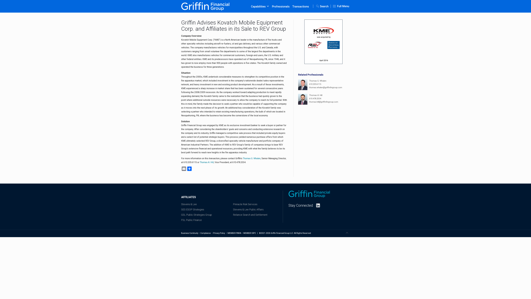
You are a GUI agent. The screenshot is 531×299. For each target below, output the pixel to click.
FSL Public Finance (191, 220)
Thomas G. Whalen (252, 158)
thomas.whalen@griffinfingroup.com (325, 87)
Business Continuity (189, 233)
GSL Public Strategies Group (196, 214)
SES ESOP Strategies (192, 209)
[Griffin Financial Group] (205, 6)
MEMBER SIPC (249, 233)
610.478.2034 (315, 98)
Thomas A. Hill (207, 162)
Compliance (205, 233)
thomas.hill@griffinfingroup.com (323, 102)
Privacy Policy (219, 233)
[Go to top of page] (347, 233)
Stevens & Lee (189, 204)
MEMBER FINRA (234, 233)
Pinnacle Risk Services (245, 204)
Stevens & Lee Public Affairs (248, 209)
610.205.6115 (315, 84)
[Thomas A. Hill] (302, 99)
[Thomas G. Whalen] (302, 85)
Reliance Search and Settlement (250, 214)
